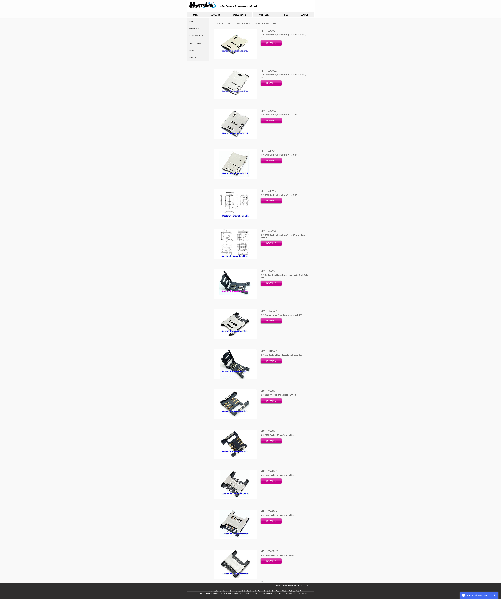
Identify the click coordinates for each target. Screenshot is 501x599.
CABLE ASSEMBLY (196, 36)
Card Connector (243, 23)
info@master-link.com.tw (296, 593)
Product (218, 23)
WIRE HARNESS (195, 43)
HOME (191, 21)
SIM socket (258, 23)
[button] (271, 43)
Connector (228, 23)
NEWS (191, 50)
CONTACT (193, 58)
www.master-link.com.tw (265, 593)
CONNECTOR (194, 28)
